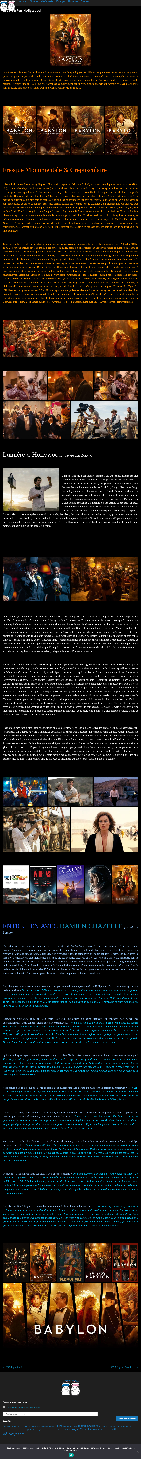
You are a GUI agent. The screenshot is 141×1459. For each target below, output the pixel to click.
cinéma (32, 1426)
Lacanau (112, 1426)
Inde (76, 1426)
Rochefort (68, 1430)
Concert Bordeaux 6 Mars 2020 (45, 1426)
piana (30, 1429)
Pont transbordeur (50, 1430)
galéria (66, 1426)
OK (71, 1455)
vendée (109, 1430)
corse (60, 1426)
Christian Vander (16, 1426)
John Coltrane (103, 1426)
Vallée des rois (101, 1430)
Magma (128, 1426)
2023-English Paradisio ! (124, 1367)
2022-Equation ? (12, 1367)
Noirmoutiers (7, 1430)
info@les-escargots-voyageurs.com (24, 1406)
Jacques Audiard (88, 1426)
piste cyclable (39, 1430)
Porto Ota (61, 1430)
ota (13, 1430)
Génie (72, 1426)
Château (26, 1426)
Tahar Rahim (88, 1429)
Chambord (6, 1426)
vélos (26, 1435)
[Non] (137, 1451)
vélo (115, 1429)
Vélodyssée (13, 1434)
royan (75, 1429)
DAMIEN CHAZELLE (91, 926)
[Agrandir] (32, 109)
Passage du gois (20, 1430)
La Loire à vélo (120, 1426)
